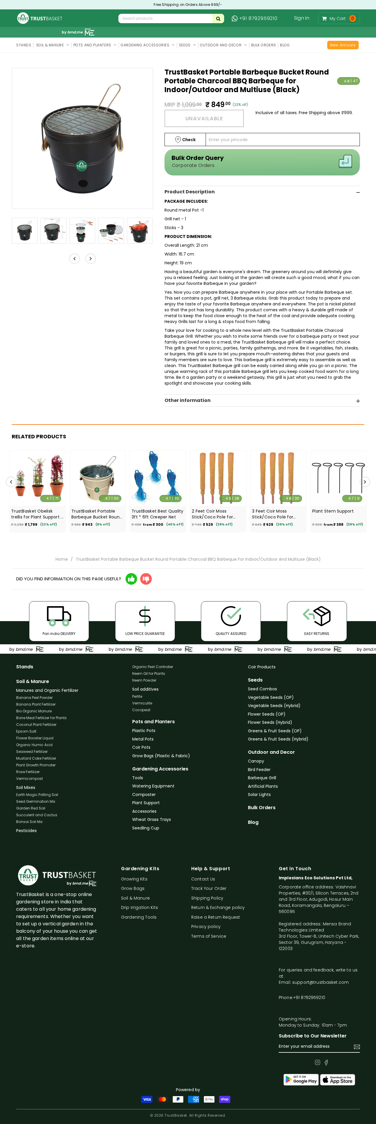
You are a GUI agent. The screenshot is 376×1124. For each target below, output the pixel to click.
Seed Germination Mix (35, 801)
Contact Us (203, 879)
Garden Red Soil (30, 808)
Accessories (144, 811)
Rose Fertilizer (28, 771)
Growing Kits (134, 879)
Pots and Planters (153, 722)
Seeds (255, 680)
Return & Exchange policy (218, 907)
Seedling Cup (145, 828)
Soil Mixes (25, 787)
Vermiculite (142, 703)
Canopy (256, 761)
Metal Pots (143, 739)
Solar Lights (259, 794)
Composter (144, 794)
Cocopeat (141, 709)
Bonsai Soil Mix (29, 821)
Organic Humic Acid (34, 744)
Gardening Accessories (160, 769)
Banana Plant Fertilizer (36, 704)
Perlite (137, 696)
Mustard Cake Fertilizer (36, 758)
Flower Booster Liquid (34, 738)
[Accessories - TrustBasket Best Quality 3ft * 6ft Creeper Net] (158, 478)
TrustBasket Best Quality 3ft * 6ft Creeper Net (158, 514)
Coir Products (262, 667)
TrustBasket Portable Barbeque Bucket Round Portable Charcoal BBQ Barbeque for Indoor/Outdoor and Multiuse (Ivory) (96, 514)
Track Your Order (208, 888)
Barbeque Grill (262, 778)
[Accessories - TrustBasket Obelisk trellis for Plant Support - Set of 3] (37, 478)
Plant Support (146, 803)
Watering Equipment (153, 786)
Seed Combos (262, 689)
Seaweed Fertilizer (32, 751)
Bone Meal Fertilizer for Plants (41, 717)
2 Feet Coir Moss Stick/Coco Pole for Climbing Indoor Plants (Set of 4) (215, 514)
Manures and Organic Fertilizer (47, 690)
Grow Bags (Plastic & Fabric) (161, 756)
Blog (253, 822)
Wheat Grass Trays (151, 819)
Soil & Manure (32, 681)
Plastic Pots (143, 730)
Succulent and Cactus (36, 814)
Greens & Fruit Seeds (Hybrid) (278, 739)
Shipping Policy (207, 898)
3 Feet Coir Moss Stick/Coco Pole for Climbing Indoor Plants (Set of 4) (276, 514)
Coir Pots (141, 747)
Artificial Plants (263, 786)
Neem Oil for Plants (148, 673)
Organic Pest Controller (152, 666)
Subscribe (357, 1047)
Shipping (317, 113)
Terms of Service (208, 936)
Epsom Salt (26, 731)
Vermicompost (29, 778)
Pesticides (26, 831)
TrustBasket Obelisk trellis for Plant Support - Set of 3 (37, 514)
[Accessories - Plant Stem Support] (338, 478)
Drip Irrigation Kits (139, 907)
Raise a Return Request (215, 917)
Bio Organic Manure (34, 711)
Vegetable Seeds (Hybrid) (274, 706)
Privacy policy (206, 926)
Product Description (189, 192)
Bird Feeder (259, 770)
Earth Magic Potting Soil (37, 794)
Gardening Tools (139, 917)
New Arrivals (343, 45)
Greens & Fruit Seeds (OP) (275, 731)
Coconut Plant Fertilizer (36, 724)
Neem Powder (144, 680)
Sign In (301, 18)
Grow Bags (133, 888)
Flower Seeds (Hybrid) (270, 722)
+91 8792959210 (258, 18)
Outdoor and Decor (271, 752)
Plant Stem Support (333, 511)
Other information (187, 400)
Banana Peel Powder (34, 697)
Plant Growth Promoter (36, 765)
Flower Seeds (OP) (267, 714)
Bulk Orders (262, 808)
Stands (24, 667)
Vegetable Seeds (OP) (271, 697)
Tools (137, 778)
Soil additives (145, 689)
